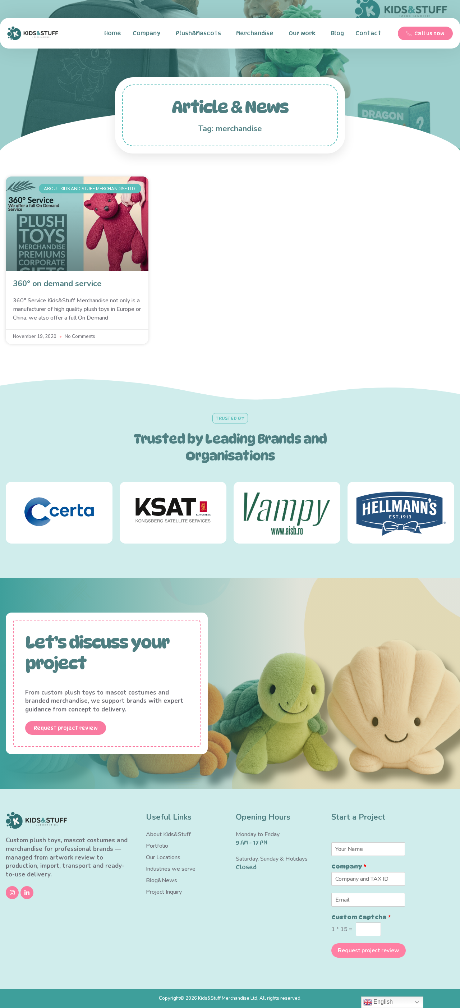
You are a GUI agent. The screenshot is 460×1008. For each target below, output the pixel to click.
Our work (302, 33)
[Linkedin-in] (26, 892)
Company (147, 33)
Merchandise (254, 33)
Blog (337, 33)
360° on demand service (57, 283)
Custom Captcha (361, 917)
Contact (368, 33)
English (382, 1002)
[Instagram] (12, 892)
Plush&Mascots (198, 33)
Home (112, 33)
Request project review (368, 950)
